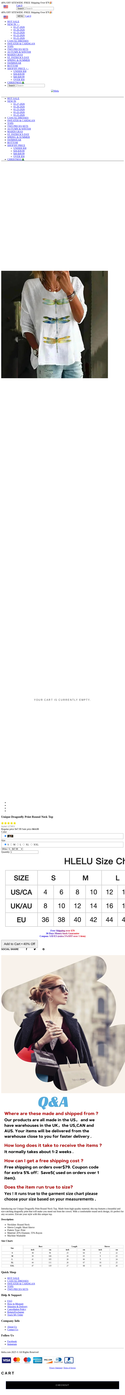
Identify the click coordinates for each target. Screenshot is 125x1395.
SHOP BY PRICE (18, 68)
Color (4, 832)
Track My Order (15, 1315)
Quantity (5, 852)
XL (27, 844)
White (10, 836)
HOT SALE (13, 21)
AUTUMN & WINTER (19, 52)
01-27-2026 (19, 27)
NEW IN (13, 24)
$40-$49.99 (19, 76)
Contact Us (12, 1329)
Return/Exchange (15, 1312)
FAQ (9, 1301)
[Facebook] (26, 949)
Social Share (10, 949)
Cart (19, 5)
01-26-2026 (19, 30)
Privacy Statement (55, 1368)
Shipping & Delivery (17, 1306)
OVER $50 (19, 79)
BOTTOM (12, 65)
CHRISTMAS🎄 (16, 82)
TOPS (10, 46)
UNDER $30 (19, 71)
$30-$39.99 (19, 74)
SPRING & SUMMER (18, 60)
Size (3, 840)
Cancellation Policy (16, 1309)
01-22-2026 (19, 35)
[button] (8, 823)
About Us (12, 1326)
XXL (36, 844)
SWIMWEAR (14, 63)
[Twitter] (35, 949)
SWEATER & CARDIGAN (21, 43)
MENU (20, 16)
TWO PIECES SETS (17, 49)
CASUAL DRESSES (18, 41)
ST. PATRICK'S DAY (18, 57)
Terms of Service (70, 1368)
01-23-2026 (19, 32)
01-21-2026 (19, 38)
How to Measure (15, 1303)
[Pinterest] (44, 949)
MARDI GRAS (15, 54)
